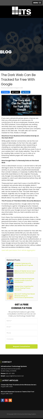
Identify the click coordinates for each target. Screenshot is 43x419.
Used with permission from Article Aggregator (18, 250)
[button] (37, 2)
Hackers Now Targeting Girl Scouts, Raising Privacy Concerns (23, 288)
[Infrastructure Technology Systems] (21, 11)
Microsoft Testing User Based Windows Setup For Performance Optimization (24, 295)
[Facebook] (2, 400)
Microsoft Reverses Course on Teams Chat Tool (17, 391)
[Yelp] (6, 400)
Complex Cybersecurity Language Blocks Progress (23, 264)
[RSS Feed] (10, 400)
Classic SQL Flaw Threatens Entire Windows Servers (18, 385)
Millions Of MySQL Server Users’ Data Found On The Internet (25, 272)
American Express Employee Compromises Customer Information (24, 280)
